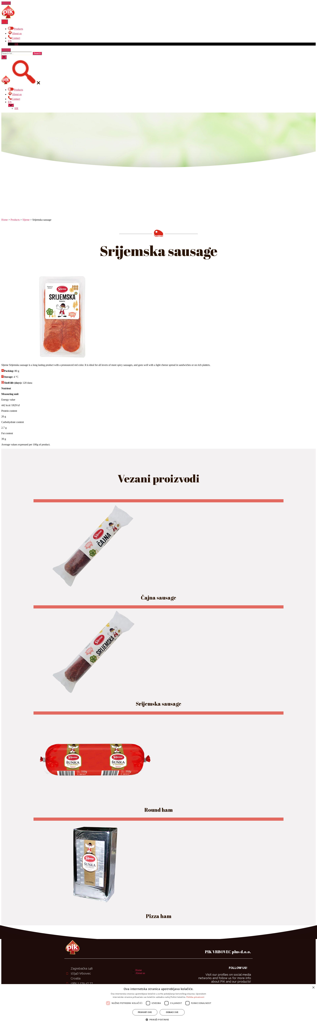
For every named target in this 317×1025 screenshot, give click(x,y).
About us (140, 973)
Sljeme (26, 219)
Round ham (158, 809)
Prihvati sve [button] (145, 1012)
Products (15, 219)
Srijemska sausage (158, 703)
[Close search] (4, 57)
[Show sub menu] (11, 105)
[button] (158, 1019)
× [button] (313, 987)
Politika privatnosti (195, 997)
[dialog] (158, 1004)
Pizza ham (158, 916)
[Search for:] (17, 53)
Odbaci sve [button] (172, 1012)
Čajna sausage (158, 597)
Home (4, 219)
